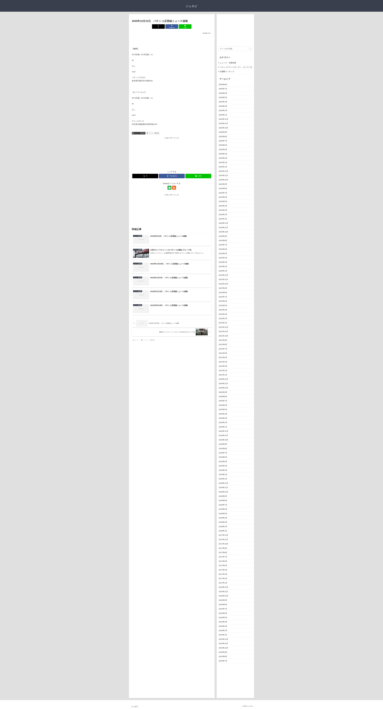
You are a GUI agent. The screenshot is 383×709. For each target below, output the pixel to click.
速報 (157, 133)
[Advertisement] (172, 40)
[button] (250, 49)
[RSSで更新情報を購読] (174, 188)
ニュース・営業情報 (139, 133)
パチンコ (151, 133)
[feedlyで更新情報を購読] (169, 188)
